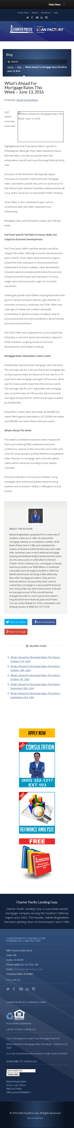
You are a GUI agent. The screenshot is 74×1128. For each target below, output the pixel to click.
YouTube (36, 17)
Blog (19, 67)
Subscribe (13, 1074)
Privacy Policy (23, 12)
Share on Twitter (18, 622)
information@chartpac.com (28, 969)
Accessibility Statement (18, 1023)
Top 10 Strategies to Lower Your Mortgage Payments (33, 1038)
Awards (35, 12)
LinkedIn (28, 989)
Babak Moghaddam (27, 100)
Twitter (8, 989)
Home (10, 67)
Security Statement (35, 1118)
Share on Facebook (45, 622)
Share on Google (18, 631)
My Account (46, 12)
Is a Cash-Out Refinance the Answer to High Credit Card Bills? (37, 1053)
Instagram (45, 17)
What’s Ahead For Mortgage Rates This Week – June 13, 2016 (24, 87)
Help (56, 12)
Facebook (31, 17)
